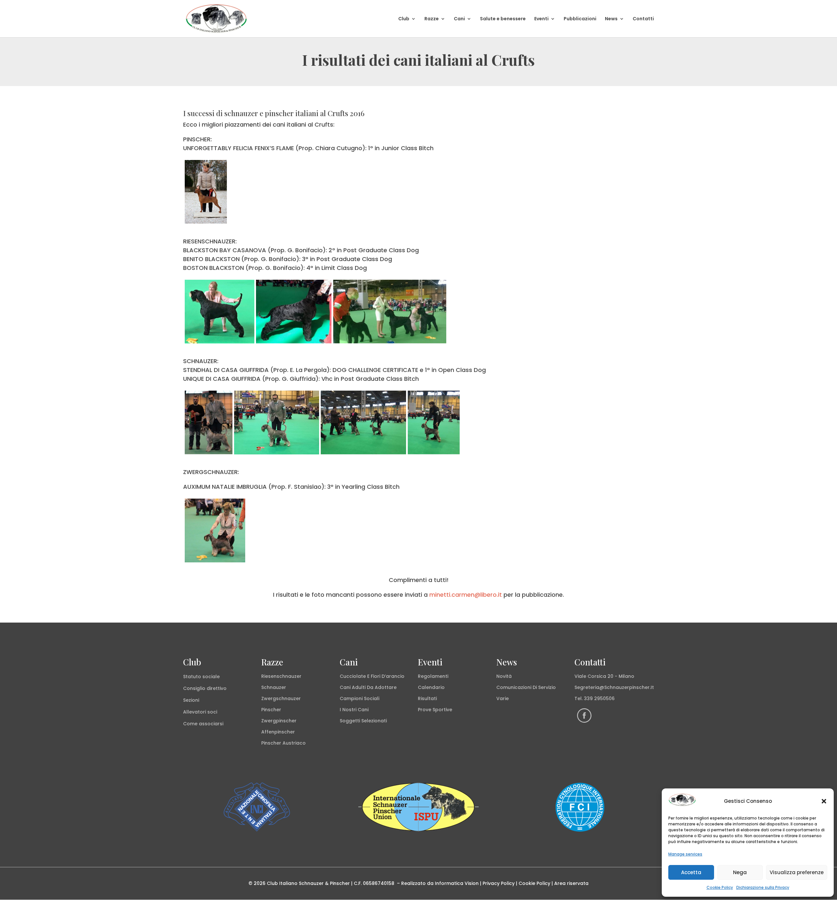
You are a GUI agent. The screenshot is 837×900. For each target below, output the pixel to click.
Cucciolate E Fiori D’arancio (372, 676)
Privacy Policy (499, 883)
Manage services (685, 854)
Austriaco (294, 743)
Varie (502, 698)
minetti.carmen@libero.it (465, 595)
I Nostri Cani (354, 709)
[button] (824, 801)
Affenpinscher (278, 732)
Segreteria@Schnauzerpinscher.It (614, 687)
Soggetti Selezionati (363, 720)
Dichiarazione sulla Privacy (762, 887)
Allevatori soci (200, 712)
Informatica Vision (457, 883)
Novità (504, 676)
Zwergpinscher (279, 720)
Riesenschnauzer (281, 676)
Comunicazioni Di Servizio (526, 687)
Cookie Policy (720, 887)
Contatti (643, 19)
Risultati (427, 698)
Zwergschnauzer (281, 698)
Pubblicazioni (580, 19)
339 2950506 (599, 698)
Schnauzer (273, 687)
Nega (740, 872)
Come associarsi (203, 723)
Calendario (431, 687)
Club (403, 19)
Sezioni (191, 700)
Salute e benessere (503, 19)
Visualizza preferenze (797, 872)
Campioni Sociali (359, 698)
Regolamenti (433, 676)
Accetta (691, 872)
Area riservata (571, 883)
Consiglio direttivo (205, 688)
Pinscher (271, 709)
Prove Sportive (435, 709)
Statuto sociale (201, 676)
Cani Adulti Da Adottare (368, 687)
